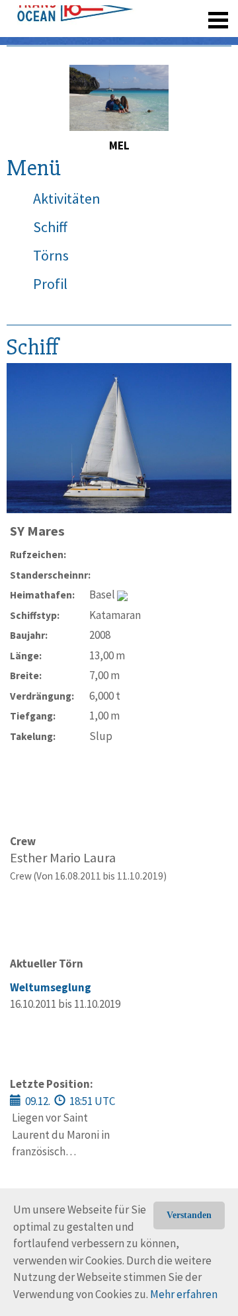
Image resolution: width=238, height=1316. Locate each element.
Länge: (26, 655)
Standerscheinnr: (49, 575)
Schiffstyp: (35, 615)
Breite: (26, 675)
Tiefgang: (33, 716)
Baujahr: (29, 635)
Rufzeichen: (38, 554)
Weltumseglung (50, 987)
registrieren (137, 39)
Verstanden (189, 1215)
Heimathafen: (42, 595)
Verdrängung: (42, 696)
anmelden (199, 39)
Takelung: (33, 736)
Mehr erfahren (184, 1294)
